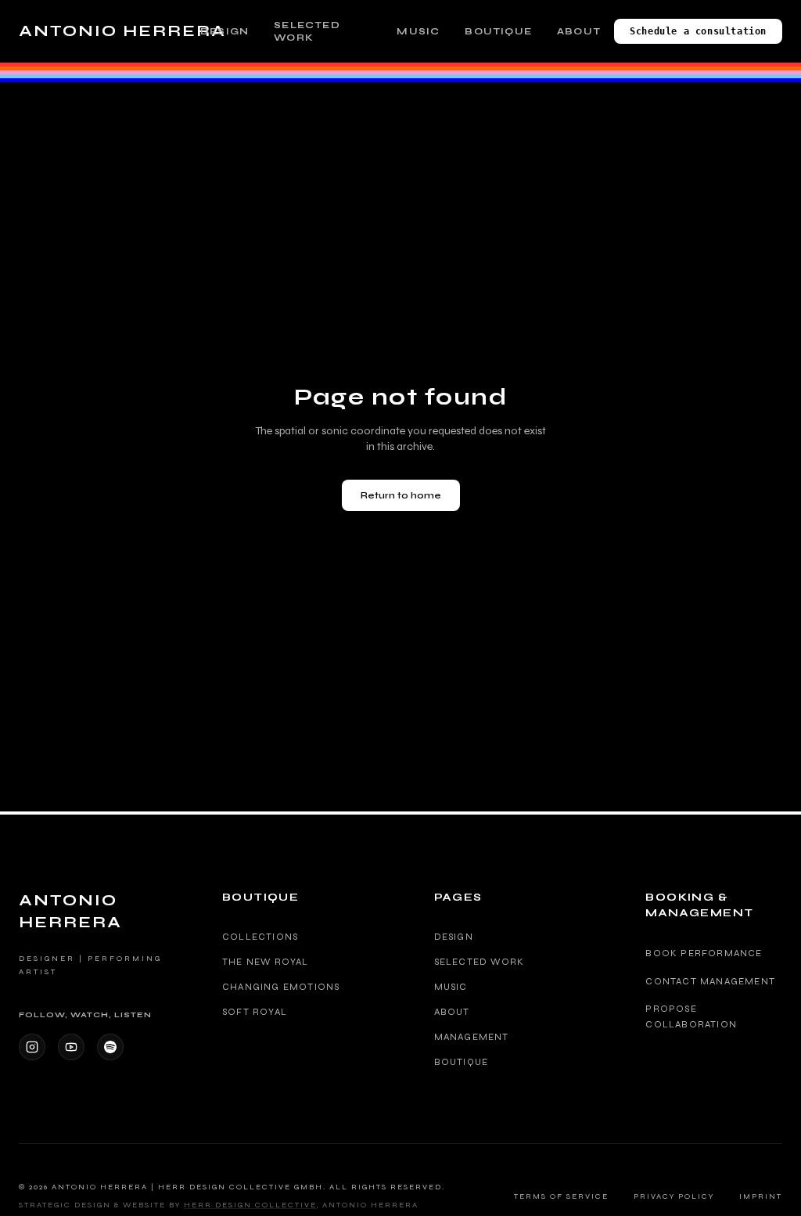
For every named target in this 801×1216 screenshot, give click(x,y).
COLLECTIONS (260, 936)
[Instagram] (32, 1047)
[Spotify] (110, 1047)
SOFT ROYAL (254, 1011)
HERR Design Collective (250, 1205)
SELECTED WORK (307, 31)
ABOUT (579, 31)
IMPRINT (760, 1196)
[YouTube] (71, 1047)
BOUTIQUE (498, 31)
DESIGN (224, 31)
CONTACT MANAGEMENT (710, 981)
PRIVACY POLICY (674, 1196)
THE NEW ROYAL (265, 961)
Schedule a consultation (698, 31)
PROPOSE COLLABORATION (691, 1016)
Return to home (401, 495)
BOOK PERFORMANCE (703, 953)
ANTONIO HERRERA (122, 31)
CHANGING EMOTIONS (280, 986)
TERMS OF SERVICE (561, 1196)
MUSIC (418, 31)
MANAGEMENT (471, 1036)
